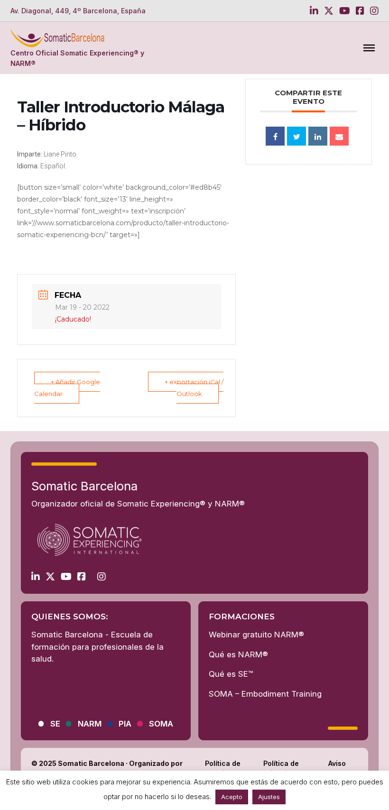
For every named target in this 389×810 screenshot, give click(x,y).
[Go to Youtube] (344, 11)
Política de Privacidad (281, 768)
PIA (125, 723)
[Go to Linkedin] (314, 11)
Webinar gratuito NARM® (256, 634)
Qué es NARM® (238, 654)
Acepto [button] (231, 797)
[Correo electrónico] (339, 136)
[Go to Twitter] (328, 11)
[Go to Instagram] (374, 11)
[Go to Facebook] (360, 11)
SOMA (161, 723)
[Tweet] (296, 136)
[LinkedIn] (317, 136)
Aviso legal (337, 768)
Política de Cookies (223, 768)
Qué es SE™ (231, 674)
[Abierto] (369, 48)
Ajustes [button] (269, 797)
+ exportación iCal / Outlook (194, 387)
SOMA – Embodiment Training (265, 694)
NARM (90, 723)
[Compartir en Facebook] (275, 136)
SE (55, 723)
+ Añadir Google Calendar (67, 387)
